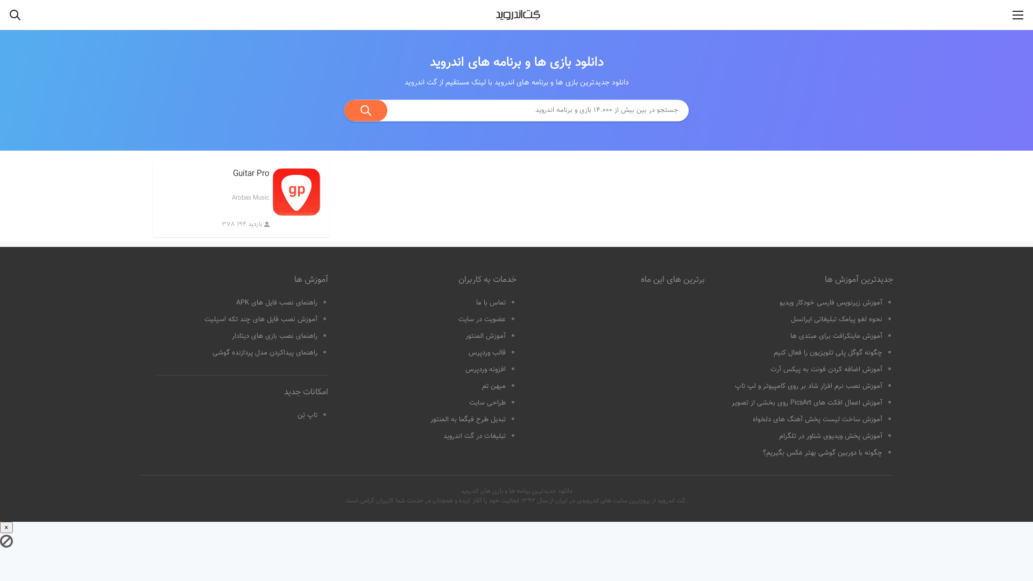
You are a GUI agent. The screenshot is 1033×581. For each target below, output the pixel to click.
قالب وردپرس (487, 353)
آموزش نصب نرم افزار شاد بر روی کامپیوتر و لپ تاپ (808, 386)
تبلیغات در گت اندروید (474, 436)
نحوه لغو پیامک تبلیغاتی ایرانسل (836, 319)
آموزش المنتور (485, 336)
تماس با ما (491, 302)
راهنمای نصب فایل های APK (276, 302)
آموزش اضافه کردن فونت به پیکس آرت (826, 369)
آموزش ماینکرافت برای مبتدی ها (836, 336)
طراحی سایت (487, 403)
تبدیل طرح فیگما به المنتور (468, 419)
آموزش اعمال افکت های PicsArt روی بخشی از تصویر (807, 403)
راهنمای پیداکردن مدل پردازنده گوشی (265, 353)
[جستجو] (365, 110)
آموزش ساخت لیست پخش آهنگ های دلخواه (817, 419)
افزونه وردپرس (485, 369)
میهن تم (494, 386)
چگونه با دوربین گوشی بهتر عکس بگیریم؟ (822, 453)
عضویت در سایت (482, 319)
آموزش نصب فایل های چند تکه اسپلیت (260, 319)
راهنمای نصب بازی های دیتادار (274, 336)
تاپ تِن (307, 415)
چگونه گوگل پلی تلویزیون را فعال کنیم (828, 353)
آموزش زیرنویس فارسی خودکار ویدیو (831, 302)
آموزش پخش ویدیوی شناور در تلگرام (830, 436)
